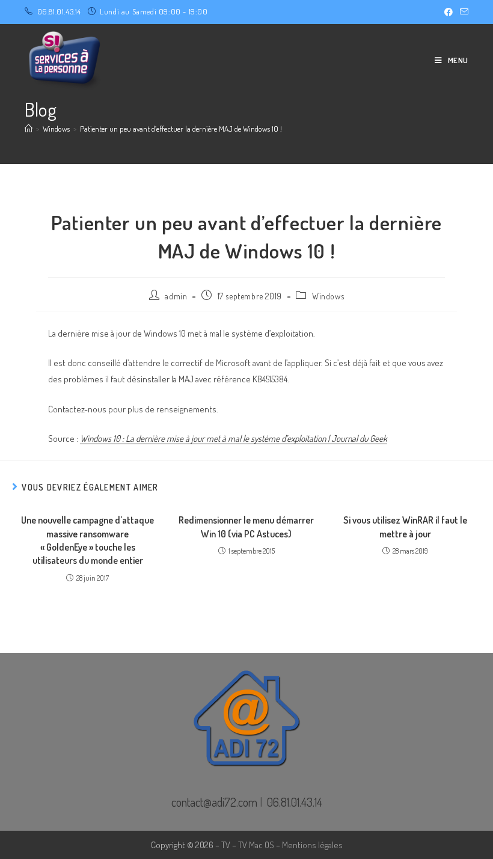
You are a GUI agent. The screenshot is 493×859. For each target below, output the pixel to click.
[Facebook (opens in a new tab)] (448, 12)
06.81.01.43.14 (59, 11)
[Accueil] (28, 128)
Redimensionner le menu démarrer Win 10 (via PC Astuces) (246, 526)
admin (176, 296)
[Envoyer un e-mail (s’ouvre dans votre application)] (462, 12)
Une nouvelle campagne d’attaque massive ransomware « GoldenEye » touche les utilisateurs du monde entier (87, 540)
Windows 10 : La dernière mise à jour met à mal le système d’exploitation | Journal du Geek (233, 438)
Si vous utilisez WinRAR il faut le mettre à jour (405, 526)
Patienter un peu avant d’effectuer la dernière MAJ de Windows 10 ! (181, 128)
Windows (328, 296)
